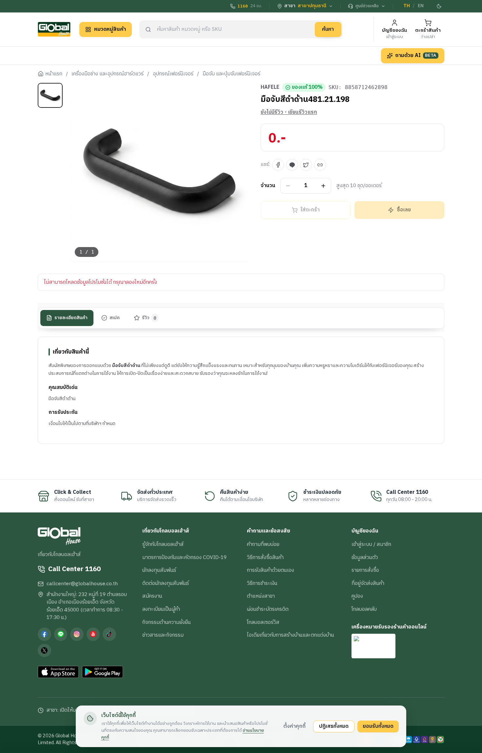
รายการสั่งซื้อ (365, 570)
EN (421, 6)
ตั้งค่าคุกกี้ (294, 726)
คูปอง (357, 596)
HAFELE (270, 87)
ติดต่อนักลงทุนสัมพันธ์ (165, 583)
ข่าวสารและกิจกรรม (163, 635)
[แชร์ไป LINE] (292, 165)
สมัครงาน (152, 596)
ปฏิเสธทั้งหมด (334, 726)
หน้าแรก (53, 74)
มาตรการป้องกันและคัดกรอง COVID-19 (184, 557)
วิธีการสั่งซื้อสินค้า (265, 557)
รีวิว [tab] (149, 317)
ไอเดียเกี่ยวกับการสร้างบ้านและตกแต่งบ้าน (290, 635)
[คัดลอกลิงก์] (320, 165)
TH (406, 6)
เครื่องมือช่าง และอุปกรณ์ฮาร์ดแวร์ (107, 74)
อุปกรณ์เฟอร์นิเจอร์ (173, 74)
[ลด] (288, 186)
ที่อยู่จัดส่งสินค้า (367, 583)
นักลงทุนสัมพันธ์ (159, 570)
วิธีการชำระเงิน (262, 583)
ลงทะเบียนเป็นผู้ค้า (161, 609)
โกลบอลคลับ (364, 609)
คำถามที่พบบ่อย (263, 544)
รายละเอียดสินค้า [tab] (71, 317)
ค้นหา (328, 29)
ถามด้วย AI (415, 55)
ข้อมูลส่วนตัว (364, 557)
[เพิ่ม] (323, 186)
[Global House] (54, 29)
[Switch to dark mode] (439, 6)
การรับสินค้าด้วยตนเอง (270, 570)
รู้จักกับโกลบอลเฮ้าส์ (163, 544)
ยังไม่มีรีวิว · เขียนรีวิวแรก (289, 112)
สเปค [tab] (115, 317)
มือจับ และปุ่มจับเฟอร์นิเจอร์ (231, 74)
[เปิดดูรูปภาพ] (159, 172)
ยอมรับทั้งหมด (378, 726)
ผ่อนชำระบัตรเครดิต (268, 609)
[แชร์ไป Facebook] (278, 165)
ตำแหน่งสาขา (261, 596)
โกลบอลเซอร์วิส (263, 622)
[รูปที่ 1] (50, 95)
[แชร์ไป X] (306, 165)
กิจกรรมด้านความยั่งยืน (166, 622)
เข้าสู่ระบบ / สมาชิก (371, 544)
